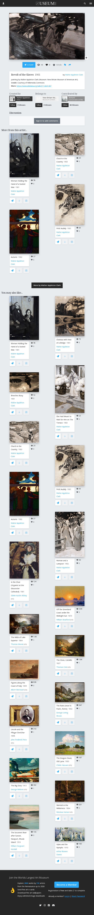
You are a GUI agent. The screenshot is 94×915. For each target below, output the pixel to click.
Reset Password (78, 896)
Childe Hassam (62, 765)
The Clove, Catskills (64, 660)
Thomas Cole (61, 667)
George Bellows (17, 789)
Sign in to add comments (47, 121)
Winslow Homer (62, 812)
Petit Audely (61, 228)
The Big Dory (16, 785)
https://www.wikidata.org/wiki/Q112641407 (34, 86)
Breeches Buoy (17, 395)
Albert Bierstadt (17, 690)
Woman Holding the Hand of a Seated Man (19, 184)
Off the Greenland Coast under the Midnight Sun (63, 612)
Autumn (14, 257)
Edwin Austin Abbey (19, 595)
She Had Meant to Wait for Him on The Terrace (64, 419)
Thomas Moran (17, 644)
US (12, 599)
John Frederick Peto (19, 739)
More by (47, 285)
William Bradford (63, 619)
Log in (67, 896)
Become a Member (66, 884)
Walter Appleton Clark (74, 75)
